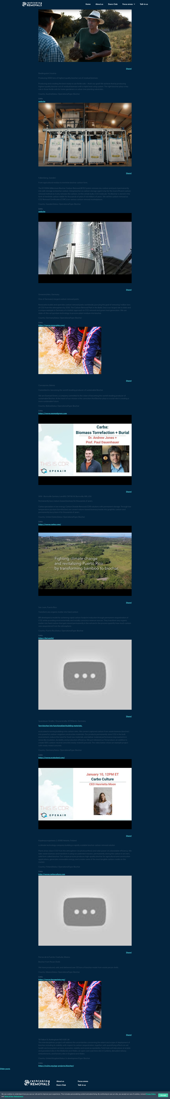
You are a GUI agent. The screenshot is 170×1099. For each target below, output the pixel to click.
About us (99, 4)
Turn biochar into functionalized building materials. (60, 725)
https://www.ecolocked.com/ (51, 757)
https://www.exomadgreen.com (52, 413)
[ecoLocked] (85, 709)
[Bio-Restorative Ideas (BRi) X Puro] (85, 595)
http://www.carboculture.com (51, 874)
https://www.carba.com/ (49, 524)
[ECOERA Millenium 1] (85, 165)
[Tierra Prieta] (85, 945)
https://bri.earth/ (46, 638)
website (41, 101)
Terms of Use (8, 1096)
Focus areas (127, 4)
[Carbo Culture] (85, 828)
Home (88, 4)
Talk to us (144, 4)
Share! (129, 68)
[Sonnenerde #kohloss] (85, 61)
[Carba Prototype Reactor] (85, 484)
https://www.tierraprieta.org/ (51, 979)
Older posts (5, 1068)
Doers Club (113, 4)
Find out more (18, 1096)
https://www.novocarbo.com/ (51, 325)
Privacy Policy (151, 1094)
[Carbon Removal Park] (85, 282)
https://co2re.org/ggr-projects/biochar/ (56, 1065)
